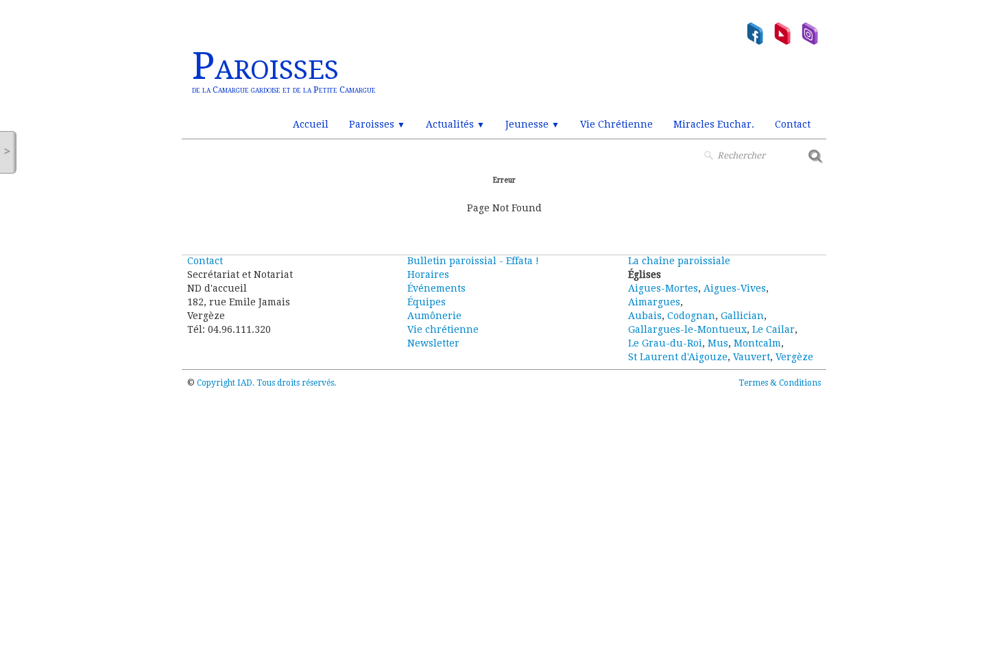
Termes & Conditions (780, 383)
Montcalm (757, 343)
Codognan (691, 315)
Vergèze (794, 356)
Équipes (426, 301)
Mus (718, 343)
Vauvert (751, 356)
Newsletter (433, 343)
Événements (436, 288)
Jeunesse (532, 124)
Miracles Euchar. (713, 124)
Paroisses (377, 124)
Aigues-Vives (735, 288)
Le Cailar (773, 329)
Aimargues (654, 301)
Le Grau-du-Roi (665, 343)
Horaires (428, 274)
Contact (793, 124)
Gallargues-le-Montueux (687, 329)
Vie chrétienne (443, 329)
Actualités (455, 124)
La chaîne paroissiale (679, 260)
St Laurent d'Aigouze (678, 356)
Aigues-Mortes (663, 288)
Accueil (310, 124)
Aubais (645, 315)
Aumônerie (434, 315)
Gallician (742, 315)
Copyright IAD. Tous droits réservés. (266, 383)
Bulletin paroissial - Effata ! (473, 260)
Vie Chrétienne (616, 124)
